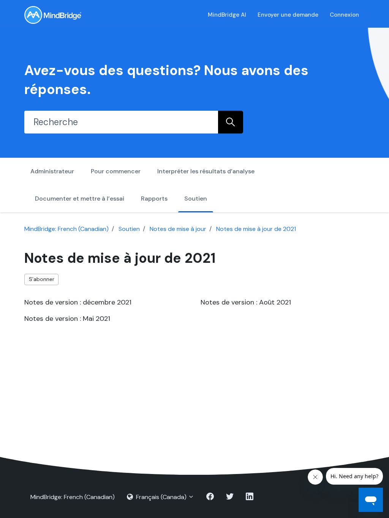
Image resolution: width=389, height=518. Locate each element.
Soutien (195, 198)
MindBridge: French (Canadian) (66, 229)
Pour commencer (116, 171)
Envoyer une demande (288, 15)
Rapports (154, 198)
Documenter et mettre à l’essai (79, 198)
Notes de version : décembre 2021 (77, 302)
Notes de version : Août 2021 (246, 302)
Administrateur (52, 171)
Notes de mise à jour (178, 229)
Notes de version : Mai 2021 (67, 318)
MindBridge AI (227, 15)
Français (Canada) (161, 497)
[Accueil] (52, 15)
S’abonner (41, 279)
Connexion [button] (344, 15)
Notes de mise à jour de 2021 (256, 229)
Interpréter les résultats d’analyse (206, 171)
